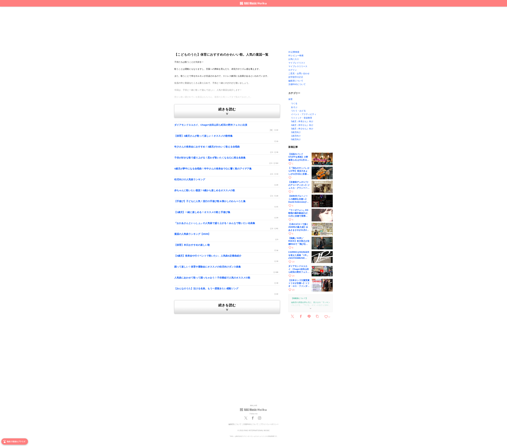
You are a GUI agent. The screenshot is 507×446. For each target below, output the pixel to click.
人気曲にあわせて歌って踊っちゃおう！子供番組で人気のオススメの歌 (226, 280)
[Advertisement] (253, 27)
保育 (290, 99)
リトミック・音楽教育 (301, 118)
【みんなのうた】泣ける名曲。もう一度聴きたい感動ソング (226, 291)
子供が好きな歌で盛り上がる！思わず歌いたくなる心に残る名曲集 (226, 160)
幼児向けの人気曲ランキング (226, 182)
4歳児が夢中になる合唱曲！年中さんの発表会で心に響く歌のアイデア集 (226, 171)
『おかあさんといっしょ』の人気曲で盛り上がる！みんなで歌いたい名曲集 (226, 226)
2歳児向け (296, 132)
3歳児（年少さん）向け (302, 129)
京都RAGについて (250, 424)
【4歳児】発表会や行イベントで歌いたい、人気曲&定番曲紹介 (226, 258)
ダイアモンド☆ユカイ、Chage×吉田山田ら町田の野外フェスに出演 (226, 127)
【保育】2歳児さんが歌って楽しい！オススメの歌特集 (226, 138)
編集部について (234, 424)
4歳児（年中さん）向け (302, 125)
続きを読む (227, 111)
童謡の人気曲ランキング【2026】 (226, 237)
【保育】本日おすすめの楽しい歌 (226, 248)
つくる (294, 103)
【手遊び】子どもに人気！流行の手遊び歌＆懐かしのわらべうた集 (226, 204)
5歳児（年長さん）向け (302, 121)
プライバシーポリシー (269, 424)
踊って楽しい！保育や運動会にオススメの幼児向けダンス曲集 (226, 269)
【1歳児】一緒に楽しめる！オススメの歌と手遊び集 (226, 215)
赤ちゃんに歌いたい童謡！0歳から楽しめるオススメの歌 (226, 193)
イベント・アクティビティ (303, 114)
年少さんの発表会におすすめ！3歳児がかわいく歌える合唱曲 (226, 149)
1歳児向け (296, 136)
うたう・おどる (298, 111)
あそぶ (294, 107)
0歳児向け (296, 139)
